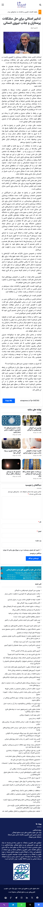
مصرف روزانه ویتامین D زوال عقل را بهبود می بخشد (24, 781)
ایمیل (39, 531)
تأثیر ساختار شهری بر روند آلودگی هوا (12, 452)
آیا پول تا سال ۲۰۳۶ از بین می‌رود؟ (29, 778)
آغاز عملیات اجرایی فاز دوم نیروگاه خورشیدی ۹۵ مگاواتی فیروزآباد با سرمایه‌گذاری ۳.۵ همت (23, 734)
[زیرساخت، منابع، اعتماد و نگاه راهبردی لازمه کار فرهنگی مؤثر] (31, 464)
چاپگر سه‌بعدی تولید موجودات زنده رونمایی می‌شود (24, 613)
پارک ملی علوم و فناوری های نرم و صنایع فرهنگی (26, 832)
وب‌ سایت (38, 541)
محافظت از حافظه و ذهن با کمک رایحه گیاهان (25, 790)
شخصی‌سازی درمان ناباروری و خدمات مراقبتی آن (25, 769)
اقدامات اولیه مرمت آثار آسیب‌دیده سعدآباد (27, 642)
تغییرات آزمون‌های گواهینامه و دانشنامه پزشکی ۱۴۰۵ (24, 670)
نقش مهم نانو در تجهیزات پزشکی (30, 715)
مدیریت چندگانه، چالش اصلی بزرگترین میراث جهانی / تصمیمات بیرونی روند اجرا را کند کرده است (21, 764)
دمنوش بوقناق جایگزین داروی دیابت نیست (26, 617)
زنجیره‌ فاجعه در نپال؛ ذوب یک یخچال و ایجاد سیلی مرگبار (22, 674)
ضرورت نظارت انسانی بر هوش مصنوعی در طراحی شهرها (22, 689)
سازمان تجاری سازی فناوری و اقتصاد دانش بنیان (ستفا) (24, 835)
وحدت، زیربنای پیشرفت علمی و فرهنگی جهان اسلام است (22, 756)
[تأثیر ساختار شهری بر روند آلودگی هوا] (11, 443)
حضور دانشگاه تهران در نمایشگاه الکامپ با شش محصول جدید (21, 629)
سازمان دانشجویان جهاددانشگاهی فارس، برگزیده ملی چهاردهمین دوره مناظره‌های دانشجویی (23, 806)
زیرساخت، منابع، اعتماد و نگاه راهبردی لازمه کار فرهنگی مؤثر (31, 474)
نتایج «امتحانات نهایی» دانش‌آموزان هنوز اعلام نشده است (22, 667)
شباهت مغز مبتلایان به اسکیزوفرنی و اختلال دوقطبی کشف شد (21, 811)
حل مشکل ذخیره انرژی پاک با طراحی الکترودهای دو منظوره (22, 626)
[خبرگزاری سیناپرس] (21, 5)
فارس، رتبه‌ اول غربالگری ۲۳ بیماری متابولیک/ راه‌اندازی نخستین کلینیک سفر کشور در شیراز (23, 751)
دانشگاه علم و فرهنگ (35, 837)
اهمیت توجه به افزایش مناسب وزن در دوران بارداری (32, 452)
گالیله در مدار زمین (34, 718)
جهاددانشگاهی (37, 830)
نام (39, 522)
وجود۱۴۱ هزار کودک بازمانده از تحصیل (28, 633)
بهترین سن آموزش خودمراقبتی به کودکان (34, 429)
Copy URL (8, 401)
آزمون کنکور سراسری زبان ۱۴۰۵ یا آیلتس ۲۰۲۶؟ (25, 651)
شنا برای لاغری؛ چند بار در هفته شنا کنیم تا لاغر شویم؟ (24, 654)
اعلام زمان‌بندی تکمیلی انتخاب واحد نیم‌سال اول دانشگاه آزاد (21, 658)
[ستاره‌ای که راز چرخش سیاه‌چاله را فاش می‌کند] (11, 464)
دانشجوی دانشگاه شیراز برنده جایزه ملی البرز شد (25, 760)
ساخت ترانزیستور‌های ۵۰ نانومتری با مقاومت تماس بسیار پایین (12, 430)
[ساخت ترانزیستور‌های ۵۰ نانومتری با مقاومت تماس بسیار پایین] (11, 420)
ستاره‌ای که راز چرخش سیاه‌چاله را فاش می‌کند (13, 473)
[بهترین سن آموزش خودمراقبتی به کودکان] (31, 420)
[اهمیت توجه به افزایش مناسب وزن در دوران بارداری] (31, 443)
